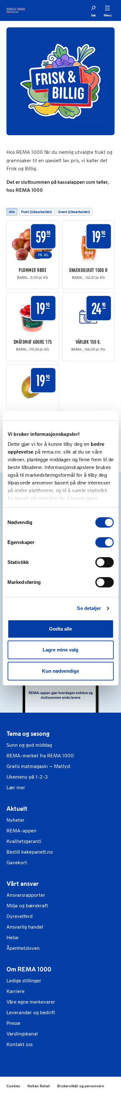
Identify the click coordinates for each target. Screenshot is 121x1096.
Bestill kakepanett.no (29, 852)
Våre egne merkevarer (30, 1002)
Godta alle (60, 629)
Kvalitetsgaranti (23, 841)
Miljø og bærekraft (27, 906)
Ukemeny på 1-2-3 (27, 777)
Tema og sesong (28, 733)
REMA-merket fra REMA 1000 (40, 756)
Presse (13, 1023)
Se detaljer (89, 608)
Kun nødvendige (60, 671)
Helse (12, 937)
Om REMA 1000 (28, 969)
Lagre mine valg (60, 649)
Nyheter (15, 820)
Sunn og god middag (29, 745)
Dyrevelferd (19, 916)
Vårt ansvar (22, 883)
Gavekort (16, 862)
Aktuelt (16, 808)
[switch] (104, 542)
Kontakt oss (19, 1044)
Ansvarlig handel (24, 927)
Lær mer (15, 787)
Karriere (15, 991)
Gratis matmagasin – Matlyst (38, 766)
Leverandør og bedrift (30, 1012)
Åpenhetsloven (23, 948)
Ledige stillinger (23, 981)
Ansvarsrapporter (25, 895)
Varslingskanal (22, 1034)
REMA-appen (21, 831)
